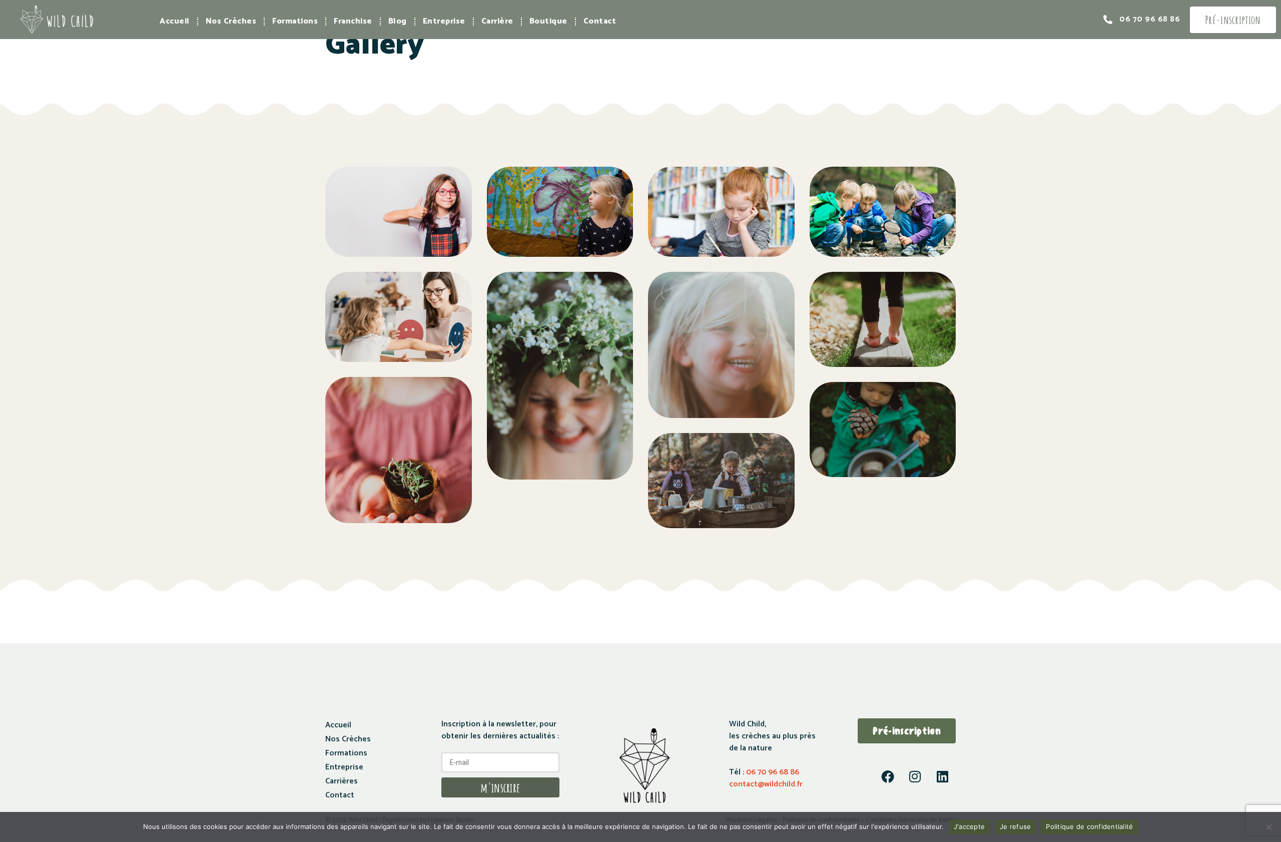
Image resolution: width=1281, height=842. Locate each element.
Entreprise (444, 21)
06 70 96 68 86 (771, 772)
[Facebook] (888, 776)
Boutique (548, 21)
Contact (599, 21)
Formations (295, 21)
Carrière (497, 21)
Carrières (341, 781)
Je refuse (1015, 826)
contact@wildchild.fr (766, 784)
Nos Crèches (231, 21)
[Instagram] (915, 776)
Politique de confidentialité (1089, 826)
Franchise (353, 21)
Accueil (175, 21)
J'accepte (969, 826)
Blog (397, 21)
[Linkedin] (943, 776)
